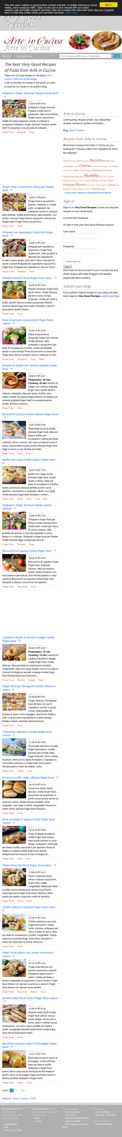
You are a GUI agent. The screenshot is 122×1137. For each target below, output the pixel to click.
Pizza (20, 453)
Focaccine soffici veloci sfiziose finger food (28, 778)
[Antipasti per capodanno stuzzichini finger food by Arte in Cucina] (14, 247)
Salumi (34, 991)
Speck (111, 184)
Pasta (94, 180)
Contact (38, 1120)
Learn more (71, 12)
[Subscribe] (29, 100)
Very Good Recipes (10, 1108)
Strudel (73, 189)
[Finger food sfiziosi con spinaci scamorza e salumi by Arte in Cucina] (14, 967)
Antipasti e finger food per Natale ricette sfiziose (26, 507)
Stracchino (67, 189)
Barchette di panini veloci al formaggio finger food (29, 1045)
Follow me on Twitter (13, 1130)
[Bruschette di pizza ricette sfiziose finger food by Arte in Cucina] (14, 429)
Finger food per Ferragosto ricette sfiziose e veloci (28, 688)
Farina (100, 166)
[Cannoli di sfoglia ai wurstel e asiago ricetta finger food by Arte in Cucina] (14, 652)
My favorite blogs (24, 56)
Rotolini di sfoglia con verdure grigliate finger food (29, 367)
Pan (105, 176)
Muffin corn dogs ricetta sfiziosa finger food (28, 460)
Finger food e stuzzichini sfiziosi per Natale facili (28, 189)
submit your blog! (110, 296)
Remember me (73, 261)
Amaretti (66, 160)
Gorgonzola (83, 170)
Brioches (105, 160)
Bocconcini (22, 586)
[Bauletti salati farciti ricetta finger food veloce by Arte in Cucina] (14, 1013)
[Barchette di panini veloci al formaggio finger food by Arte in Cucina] (14, 1058)
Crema (84, 165)
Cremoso (94, 166)
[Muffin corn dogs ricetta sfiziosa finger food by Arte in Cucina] (14, 475)
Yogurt (103, 189)
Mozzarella (75, 176)
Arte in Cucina (37, 100)
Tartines (87, 189)
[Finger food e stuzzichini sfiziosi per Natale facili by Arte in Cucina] (14, 202)
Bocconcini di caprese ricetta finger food (26, 551)
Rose (41, 359)
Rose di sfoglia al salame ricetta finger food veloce (28, 821)
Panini (20, 900)
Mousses (67, 176)
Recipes (6, 56)
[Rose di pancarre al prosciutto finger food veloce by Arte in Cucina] (14, 335)
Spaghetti (104, 185)
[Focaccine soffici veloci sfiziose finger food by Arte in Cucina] (14, 789)
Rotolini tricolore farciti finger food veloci (27, 278)
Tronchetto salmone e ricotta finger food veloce (27, 734)
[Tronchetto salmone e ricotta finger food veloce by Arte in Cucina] (14, 746)
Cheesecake (68, 166)
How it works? (71, 1114)
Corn (29, 498)
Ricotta (20, 770)
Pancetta (110, 176)
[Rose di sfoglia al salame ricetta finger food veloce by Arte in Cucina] (14, 834)
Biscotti (95, 160)
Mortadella (108, 170)
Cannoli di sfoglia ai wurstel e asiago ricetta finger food (28, 639)
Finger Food (8, 132)
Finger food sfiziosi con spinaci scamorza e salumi (28, 954)
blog (6, 1127)
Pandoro (66, 180)
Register (96, 270)
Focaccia (115, 166)
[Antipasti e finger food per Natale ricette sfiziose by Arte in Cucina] (14, 520)
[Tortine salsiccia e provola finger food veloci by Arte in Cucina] (14, 922)
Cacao (112, 161)
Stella (117, 185)
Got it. (108, 5)
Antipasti (21, 132)
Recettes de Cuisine (103, 1124)
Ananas (73, 161)
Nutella (91, 175)
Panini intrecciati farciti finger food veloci (26, 865)
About (37, 1118)
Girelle (75, 170)
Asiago (31, 679)
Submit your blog (72, 1111)
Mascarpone (98, 170)
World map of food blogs (105, 1114)
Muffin (20, 498)
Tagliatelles (80, 189)
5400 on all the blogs (25, 79)
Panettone (74, 181)
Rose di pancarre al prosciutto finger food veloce (27, 322)
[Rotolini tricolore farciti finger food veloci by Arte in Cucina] (14, 289)
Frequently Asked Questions (77, 1118)
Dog (45, 498)
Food (31, 132)
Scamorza (22, 991)
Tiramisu (95, 188)
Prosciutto (22, 359)
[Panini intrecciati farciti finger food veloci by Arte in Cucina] (14, 877)
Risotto (88, 185)
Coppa (76, 166)
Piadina (105, 181)
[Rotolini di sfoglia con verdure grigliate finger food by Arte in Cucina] (14, 380)
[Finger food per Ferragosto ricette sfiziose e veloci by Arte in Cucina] (14, 701)
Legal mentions (10, 1124)
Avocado (86, 161)
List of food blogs (102, 1111)
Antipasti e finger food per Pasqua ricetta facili (30, 93)
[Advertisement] (30, 161)
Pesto (100, 181)
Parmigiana (87, 181)
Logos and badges (72, 1120)
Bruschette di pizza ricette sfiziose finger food (30, 414)
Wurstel (21, 679)
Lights (89, 170)
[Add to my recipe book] (5, 97)
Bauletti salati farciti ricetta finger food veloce (29, 998)
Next (23, 1090)
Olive (101, 176)
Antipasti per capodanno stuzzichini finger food (27, 234)
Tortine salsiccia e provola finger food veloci (28, 907)
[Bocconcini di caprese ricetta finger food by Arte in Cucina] (14, 562)
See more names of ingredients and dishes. (89, 192)
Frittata (69, 170)
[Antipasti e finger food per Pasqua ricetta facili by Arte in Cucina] (14, 108)
